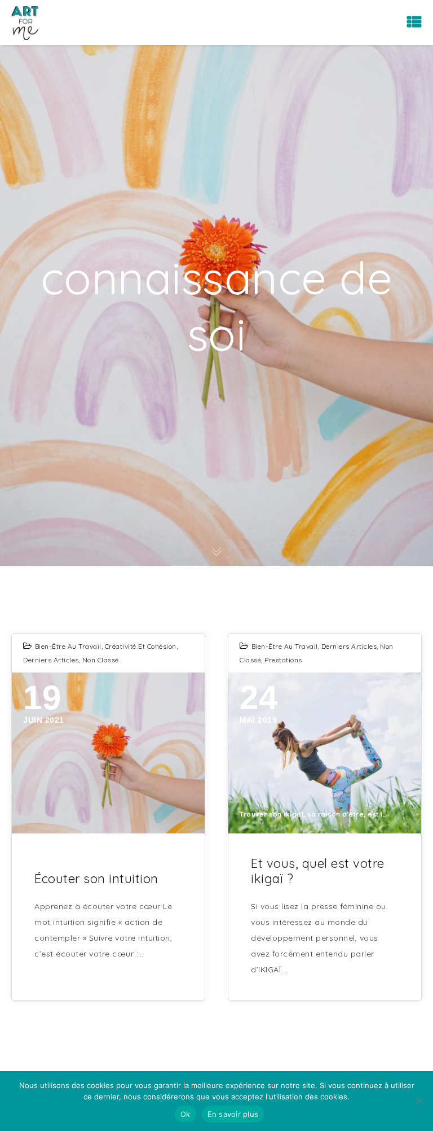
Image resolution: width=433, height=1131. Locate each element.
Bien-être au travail (68, 646)
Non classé (100, 660)
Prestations (283, 660)
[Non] (419, 1101)
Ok (185, 1114)
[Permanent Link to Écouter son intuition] (108, 753)
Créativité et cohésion (140, 646)
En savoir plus (233, 1114)
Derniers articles (51, 660)
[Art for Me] (24, 23)
